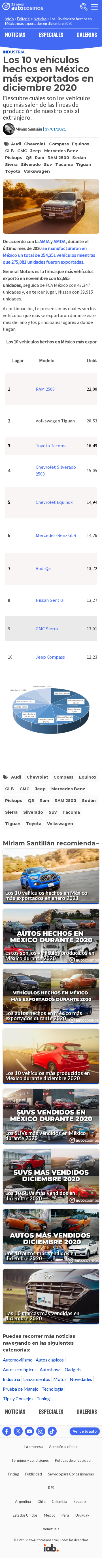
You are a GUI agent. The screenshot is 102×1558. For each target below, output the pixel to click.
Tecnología (52, 1388)
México (49, 1515)
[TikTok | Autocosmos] (52, 1431)
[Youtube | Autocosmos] (29, 1431)
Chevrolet (35, 144)
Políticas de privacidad (73, 1460)
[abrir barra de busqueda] (83, 6)
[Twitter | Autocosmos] (18, 1431)
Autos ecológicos (20, 1369)
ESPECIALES (51, 34)
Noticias (40, 19)
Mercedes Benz (61, 150)
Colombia (59, 1501)
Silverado (31, 164)
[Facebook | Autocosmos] (6, 1431)
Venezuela (51, 1529)
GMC (22, 150)
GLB (9, 150)
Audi (16, 144)
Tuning (43, 1398)
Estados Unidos (25, 1515)
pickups (13, 157)
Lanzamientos (36, 1379)
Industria (14, 51)
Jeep (35, 150)
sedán (79, 157)
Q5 (29, 157)
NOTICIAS (15, 34)
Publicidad (33, 1474)
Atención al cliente (63, 1446)
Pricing (13, 1474)
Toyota (12, 171)
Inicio (9, 19)
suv (48, 164)
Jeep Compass (50, 657)
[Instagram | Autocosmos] (40, 1431)
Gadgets (73, 1369)
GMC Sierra (47, 629)
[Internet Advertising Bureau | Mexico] (51, 1548)
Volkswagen (37, 171)
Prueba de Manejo (21, 1388)
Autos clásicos (50, 1359)
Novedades (81, 1379)
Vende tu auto (85, 1431)
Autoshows (50, 1369)
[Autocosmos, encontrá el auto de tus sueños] (22, 7)
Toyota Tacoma (51, 446)
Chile (41, 1501)
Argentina (23, 1501)
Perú (65, 1515)
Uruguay (82, 1515)
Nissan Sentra (49, 600)
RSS (51, 1487)
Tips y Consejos (18, 1398)
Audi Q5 (43, 569)
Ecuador (80, 1501)
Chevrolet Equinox (54, 502)
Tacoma (64, 164)
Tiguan (83, 164)
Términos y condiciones (30, 1460)
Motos (60, 1379)
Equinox (80, 144)
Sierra (11, 164)
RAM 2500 (58, 157)
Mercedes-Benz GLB (56, 535)
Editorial (23, 19)
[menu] (95, 7)
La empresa (33, 1446)
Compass (59, 144)
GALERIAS (86, 34)
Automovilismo (18, 1359)
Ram (39, 157)
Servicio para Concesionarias (71, 1474)
